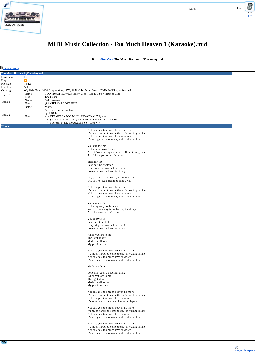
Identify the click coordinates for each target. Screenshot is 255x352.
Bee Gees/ (108, 59)
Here (27, 76)
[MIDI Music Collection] (22, 34)
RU (250, 16)
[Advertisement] (144, 22)
